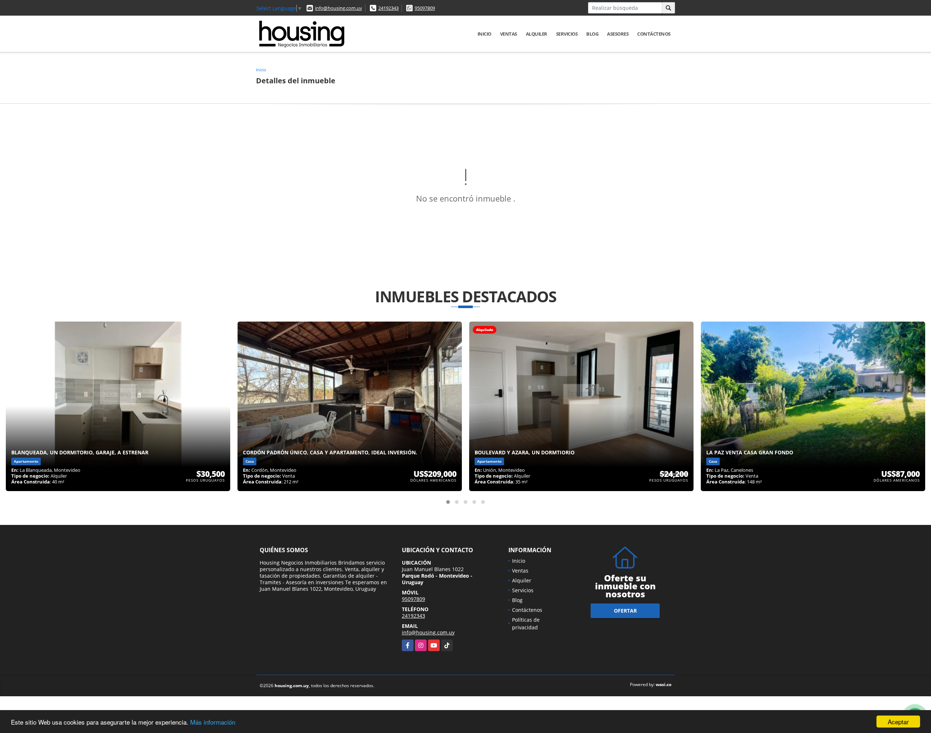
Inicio (484, 34)
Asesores (617, 34)
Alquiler (536, 34)
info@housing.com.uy (338, 8)
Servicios (567, 34)
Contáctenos (654, 34)
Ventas (508, 34)
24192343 (388, 8)
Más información (212, 721)
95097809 (425, 8)
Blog (592, 34)
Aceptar (898, 721)
